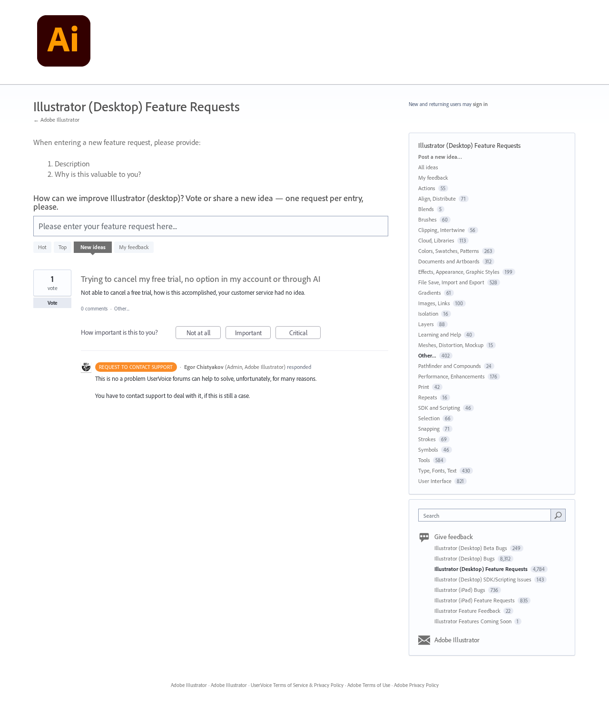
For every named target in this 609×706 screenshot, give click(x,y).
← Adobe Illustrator (56, 119)
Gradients (429, 292)
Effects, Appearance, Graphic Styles (459, 271)
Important (253, 334)
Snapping (429, 428)
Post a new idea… (440, 156)
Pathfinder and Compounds (449, 365)
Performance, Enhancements (451, 376)
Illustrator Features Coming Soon (473, 621)
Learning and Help (439, 334)
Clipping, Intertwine (441, 229)
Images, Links (434, 303)
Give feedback (453, 536)
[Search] (558, 515)
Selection (429, 418)
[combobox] (487, 515)
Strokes (427, 439)
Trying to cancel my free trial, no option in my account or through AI (201, 278)
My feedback (134, 247)
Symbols (428, 449)
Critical (305, 334)
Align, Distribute (437, 198)
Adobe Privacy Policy (416, 685)
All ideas (428, 167)
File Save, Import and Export (451, 282)
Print (423, 386)
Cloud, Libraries (436, 240)
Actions (426, 188)
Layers (426, 324)
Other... (121, 308)
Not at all (204, 334)
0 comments (94, 308)
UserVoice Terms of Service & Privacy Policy (297, 685)
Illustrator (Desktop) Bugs (465, 558)
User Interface (435, 480)
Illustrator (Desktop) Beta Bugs (471, 547)
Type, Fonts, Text (437, 470)
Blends (426, 209)
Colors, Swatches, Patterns (448, 250)
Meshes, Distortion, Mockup (450, 344)
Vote (53, 303)
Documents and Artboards (449, 261)
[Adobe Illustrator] (63, 42)
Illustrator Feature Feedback (468, 610)
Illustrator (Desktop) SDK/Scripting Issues (483, 579)
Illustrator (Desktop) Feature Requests (481, 568)
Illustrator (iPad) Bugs (460, 589)
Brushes (427, 219)
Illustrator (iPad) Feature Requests (475, 600)
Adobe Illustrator (457, 640)
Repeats (427, 397)
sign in (480, 104)
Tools (424, 460)
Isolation (428, 313)
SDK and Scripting (439, 407)
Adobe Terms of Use (368, 685)
